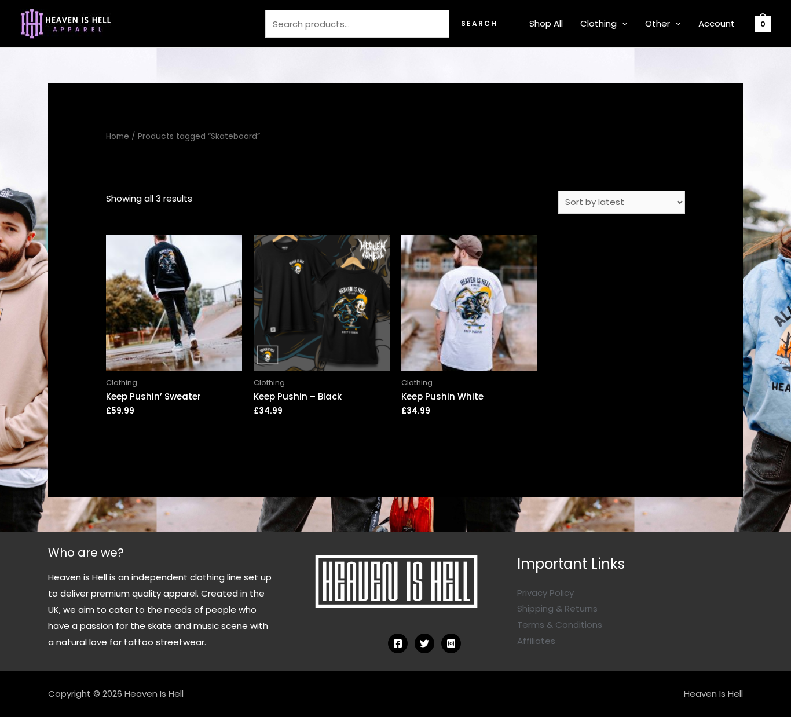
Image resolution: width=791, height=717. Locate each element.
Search (479, 23)
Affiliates (536, 641)
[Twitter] (424, 643)
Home (117, 136)
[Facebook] (398, 643)
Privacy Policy (545, 593)
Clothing (598, 23)
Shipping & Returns (557, 608)
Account (716, 23)
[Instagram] (451, 643)
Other (657, 23)
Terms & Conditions (559, 625)
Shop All (546, 23)
